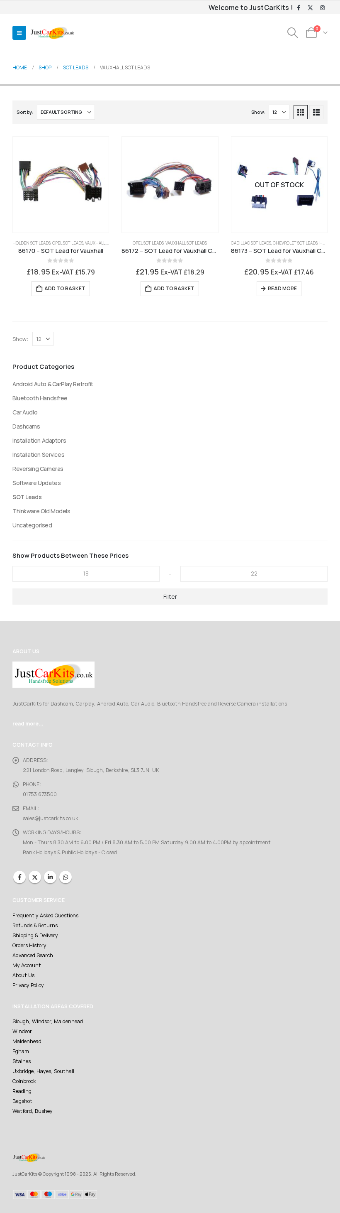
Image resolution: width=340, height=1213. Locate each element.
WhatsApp (65, 877)
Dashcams (26, 426)
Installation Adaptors (39, 440)
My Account (26, 965)
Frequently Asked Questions (45, 915)
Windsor (22, 1031)
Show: (258, 112)
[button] (19, 33)
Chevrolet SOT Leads (295, 243)
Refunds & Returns (35, 925)
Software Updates (36, 483)
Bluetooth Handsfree (40, 398)
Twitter (35, 877)
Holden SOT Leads (31, 243)
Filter (170, 596)
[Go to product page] (61, 185)
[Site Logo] (52, 33)
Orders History (29, 945)
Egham (20, 1051)
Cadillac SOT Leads (251, 243)
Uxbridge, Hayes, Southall (43, 1071)
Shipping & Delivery (35, 935)
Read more (282, 288)
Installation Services (38, 454)
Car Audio (24, 412)
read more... (28, 723)
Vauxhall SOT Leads (105, 243)
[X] (310, 7)
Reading (22, 1091)
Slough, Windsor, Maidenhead (47, 1021)
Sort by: (25, 112)
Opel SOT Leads (67, 243)
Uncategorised (32, 525)
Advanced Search (32, 955)
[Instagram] (322, 7)
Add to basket (64, 288)
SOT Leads (26, 497)
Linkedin (50, 877)
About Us (23, 975)
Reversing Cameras (37, 469)
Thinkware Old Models (41, 511)
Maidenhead (26, 1041)
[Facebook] (298, 7)
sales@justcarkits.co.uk (50, 818)
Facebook (19, 877)
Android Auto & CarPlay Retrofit (52, 384)
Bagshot (22, 1101)
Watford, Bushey (32, 1111)
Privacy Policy (28, 985)
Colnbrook (24, 1081)
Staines (21, 1061)
